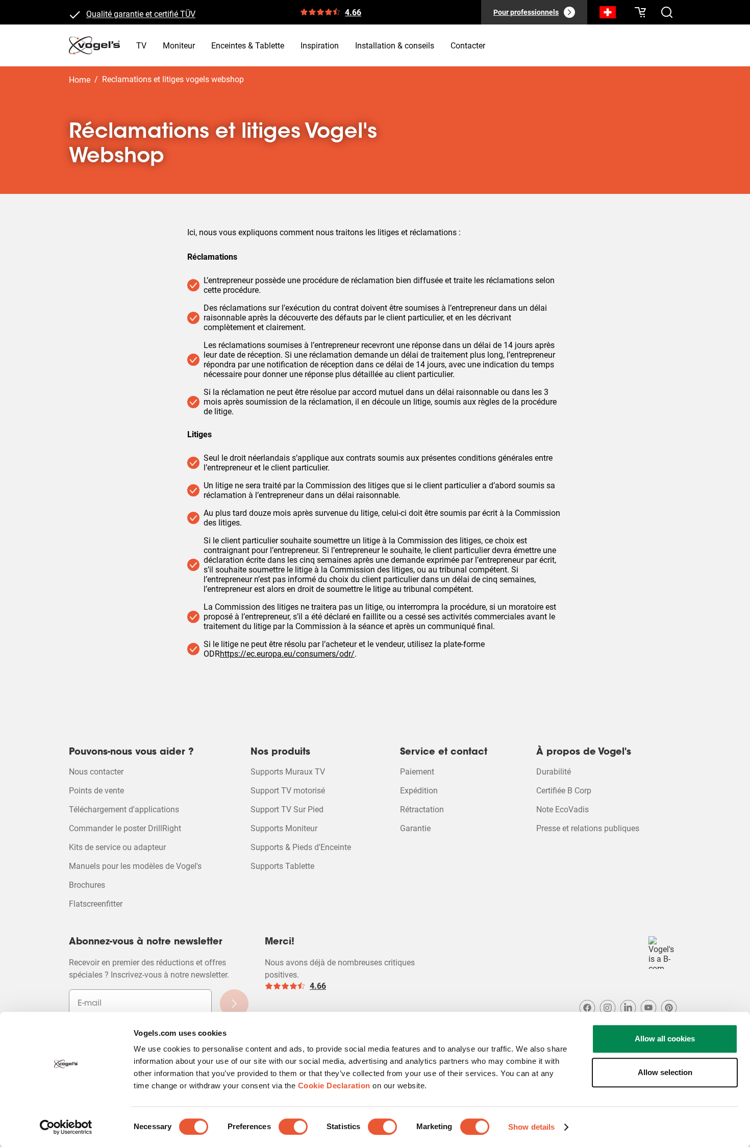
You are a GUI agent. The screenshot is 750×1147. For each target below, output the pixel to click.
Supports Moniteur (284, 828)
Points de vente (96, 790)
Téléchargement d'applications (124, 809)
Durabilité (553, 772)
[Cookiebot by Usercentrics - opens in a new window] (66, 1127)
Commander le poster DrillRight (125, 828)
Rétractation (422, 809)
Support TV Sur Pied (287, 809)
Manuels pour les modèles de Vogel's (135, 866)
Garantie (415, 828)
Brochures (87, 885)
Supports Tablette (282, 866)
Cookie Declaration (334, 1085)
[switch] (293, 1126)
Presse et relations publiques (587, 828)
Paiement (417, 772)
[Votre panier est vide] (640, 12)
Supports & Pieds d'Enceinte (301, 847)
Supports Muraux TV (288, 772)
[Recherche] (607, 14)
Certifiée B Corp (563, 790)
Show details (531, 1127)
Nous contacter (96, 772)
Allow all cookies (665, 1038)
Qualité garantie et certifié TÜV (140, 12)
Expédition (419, 790)
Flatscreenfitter (95, 904)
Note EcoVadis (562, 809)
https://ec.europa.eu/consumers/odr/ (287, 654)
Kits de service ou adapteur (117, 847)
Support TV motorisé (288, 790)
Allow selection (665, 1072)
